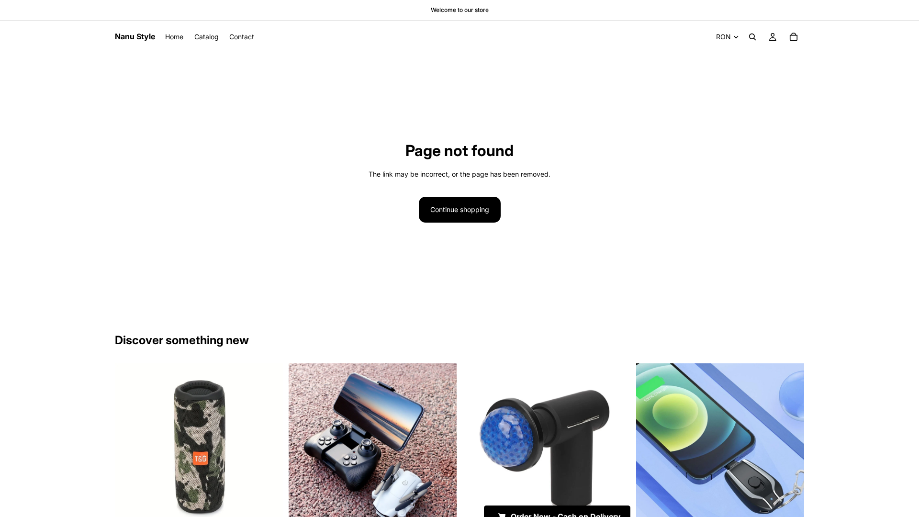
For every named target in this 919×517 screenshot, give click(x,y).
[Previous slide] (129, 447)
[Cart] (793, 36)
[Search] (752, 36)
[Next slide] (268, 447)
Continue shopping (459, 209)
